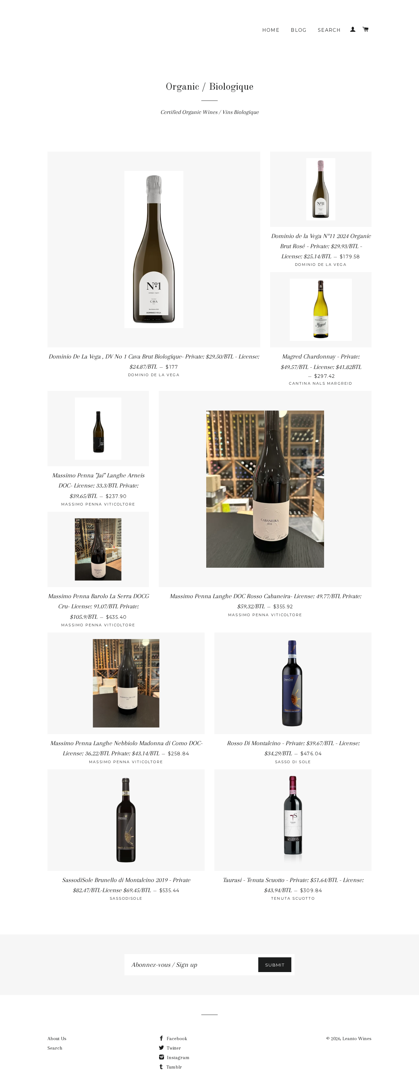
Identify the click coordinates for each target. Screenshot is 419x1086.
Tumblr (173, 1067)
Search (329, 30)
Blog (299, 30)
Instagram (178, 1057)
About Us (56, 1038)
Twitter (173, 1048)
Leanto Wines (357, 1038)
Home (271, 30)
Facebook (176, 1038)
